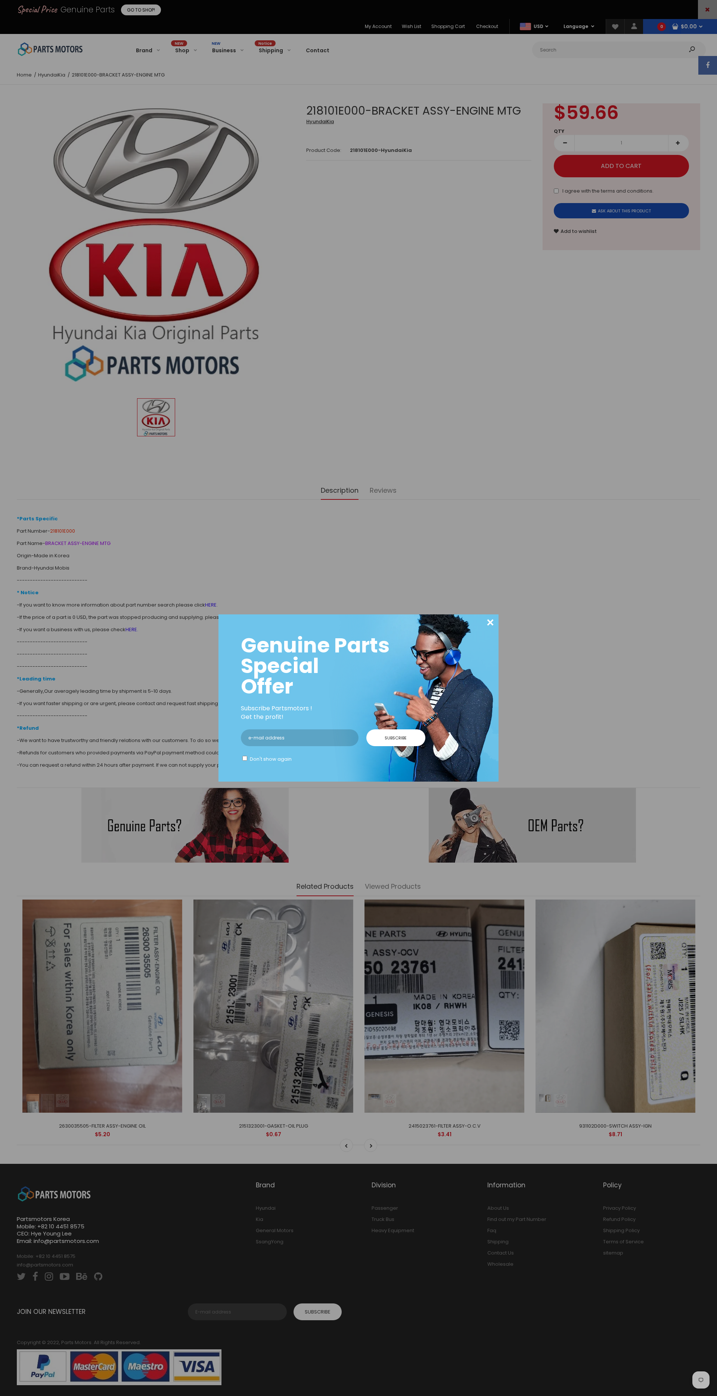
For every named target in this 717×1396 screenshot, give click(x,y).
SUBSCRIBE (396, 738)
